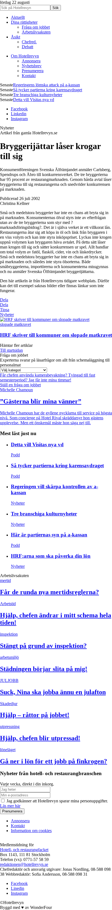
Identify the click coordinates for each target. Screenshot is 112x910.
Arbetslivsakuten (36, 32)
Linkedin (18, 113)
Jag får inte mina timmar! (50, 380)
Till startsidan (11, 350)
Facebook (19, 109)
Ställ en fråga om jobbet (20, 385)
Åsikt (15, 37)
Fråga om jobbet (36, 27)
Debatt (27, 46)
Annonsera (31, 61)
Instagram (19, 118)
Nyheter (7, 314)
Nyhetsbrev (32, 65)
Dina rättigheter (24, 22)
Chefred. (29, 42)
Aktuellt (18, 17)
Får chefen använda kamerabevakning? (34, 375)
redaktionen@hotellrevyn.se (24, 864)
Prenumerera (32, 70)
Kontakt (29, 75)
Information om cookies (31, 830)
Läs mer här (10, 805)
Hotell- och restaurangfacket (24, 849)
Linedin (17, 888)
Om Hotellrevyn (25, 56)
